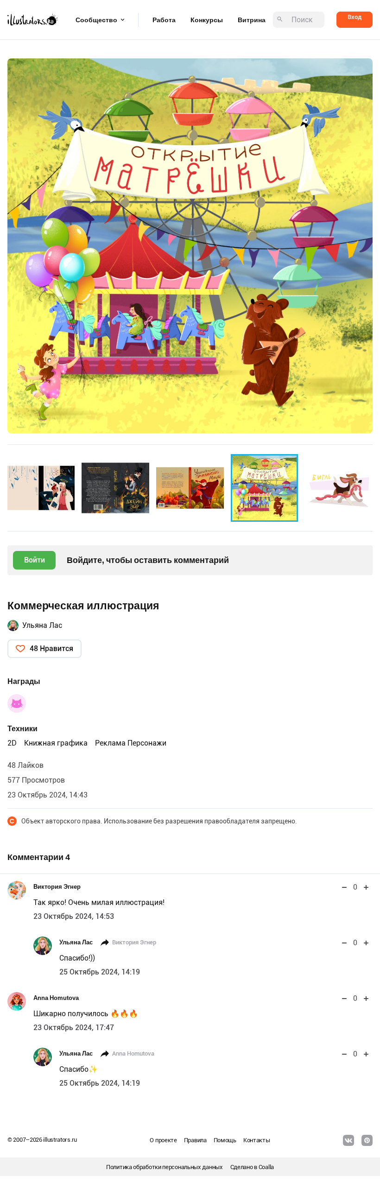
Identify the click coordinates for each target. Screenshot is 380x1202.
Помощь (225, 1140)
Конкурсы (206, 20)
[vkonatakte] (348, 1140)
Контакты (256, 1140)
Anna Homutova (56, 997)
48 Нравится (51, 648)
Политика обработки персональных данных (164, 1167)
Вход (354, 16)
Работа (164, 20)
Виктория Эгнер (57, 886)
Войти (34, 560)
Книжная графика (56, 743)
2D (12, 743)
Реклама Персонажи (130, 743)
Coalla (266, 1167)
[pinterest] (367, 1140)
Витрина (252, 20)
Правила (195, 1140)
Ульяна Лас (42, 625)
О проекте (163, 1140)
